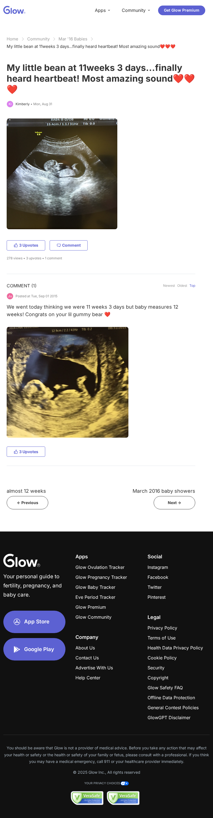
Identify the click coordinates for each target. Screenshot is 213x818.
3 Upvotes (28, 245)
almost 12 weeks (26, 491)
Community (38, 39)
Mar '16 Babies (73, 39)
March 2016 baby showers (164, 491)
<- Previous (27, 502)
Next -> (174, 502)
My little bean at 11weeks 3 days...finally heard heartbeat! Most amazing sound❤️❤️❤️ (91, 46)
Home (12, 39)
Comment (71, 245)
